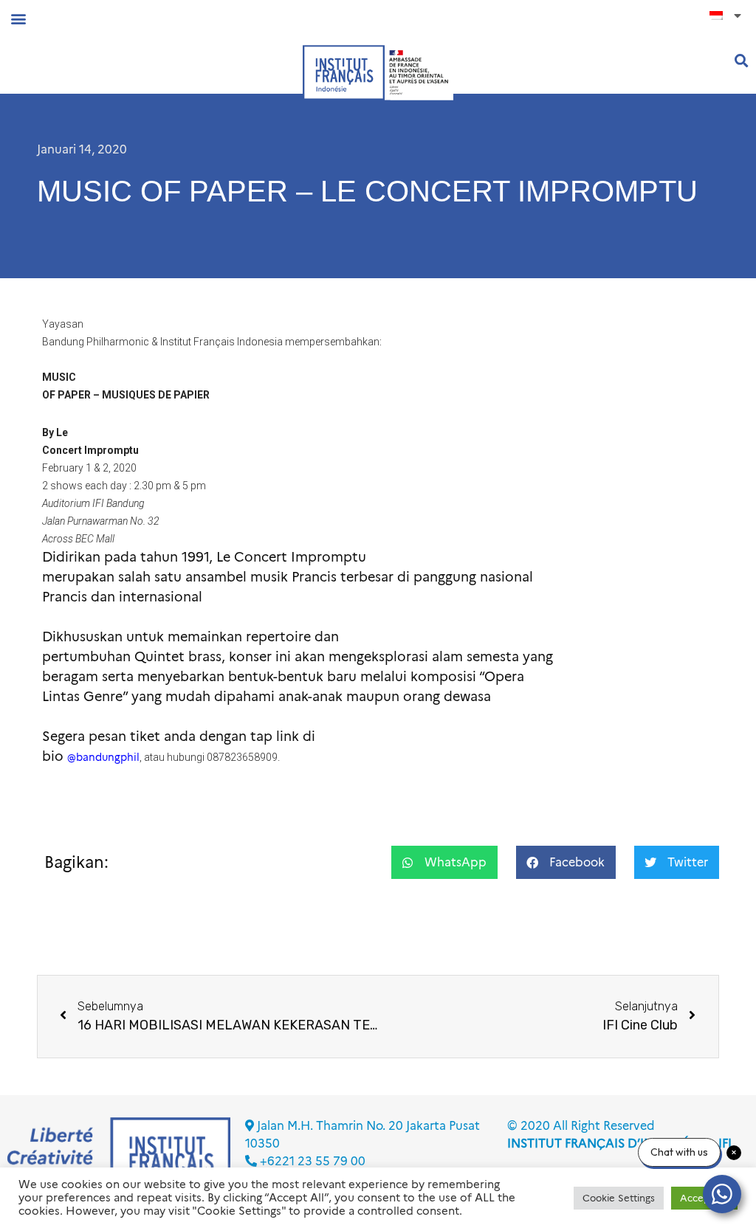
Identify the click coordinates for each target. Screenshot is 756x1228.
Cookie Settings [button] (619, 1198)
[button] (18, 18)
